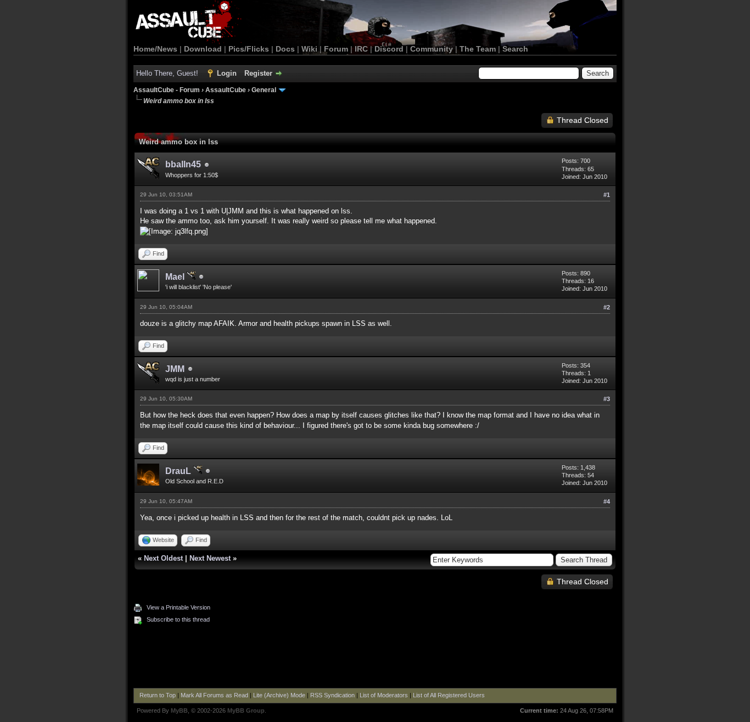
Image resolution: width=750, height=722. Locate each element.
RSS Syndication (332, 695)
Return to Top (157, 695)
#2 (606, 307)
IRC (361, 48)
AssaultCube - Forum (166, 90)
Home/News (155, 48)
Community (431, 48)
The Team (478, 48)
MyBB (179, 710)
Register (258, 73)
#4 (606, 501)
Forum (336, 48)
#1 (606, 194)
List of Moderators (384, 695)
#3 (606, 399)
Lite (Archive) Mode (279, 695)
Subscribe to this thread (178, 619)
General (263, 90)
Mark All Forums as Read (214, 695)
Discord (389, 48)
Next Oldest (163, 558)
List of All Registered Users (449, 695)
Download (203, 48)
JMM (174, 369)
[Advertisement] (375, 657)
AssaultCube (225, 90)
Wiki (309, 48)
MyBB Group (246, 710)
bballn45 (183, 164)
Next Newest (210, 558)
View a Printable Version (178, 607)
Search (515, 48)
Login (227, 73)
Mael (176, 276)
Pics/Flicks (248, 48)
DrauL (179, 471)
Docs (285, 48)
